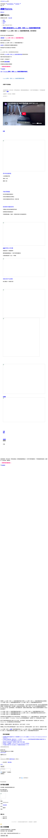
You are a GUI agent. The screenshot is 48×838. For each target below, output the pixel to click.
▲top (1, 764)
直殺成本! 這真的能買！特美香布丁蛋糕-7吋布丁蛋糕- (14, 742)
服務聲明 (35, 821)
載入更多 (2, 766)
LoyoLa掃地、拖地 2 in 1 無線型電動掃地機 (13, 54)
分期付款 (2, 37)
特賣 (4, 248)
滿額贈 (4, 439)
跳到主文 (2, 12)
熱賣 (8, 91)
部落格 (4, 21)
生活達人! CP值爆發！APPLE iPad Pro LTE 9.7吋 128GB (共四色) (16, 743)
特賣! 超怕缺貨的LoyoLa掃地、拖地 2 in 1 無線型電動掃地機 (21, 28)
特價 (1, 71)
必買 (11, 729)
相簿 (4, 20)
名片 (4, 23)
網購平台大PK (6, 9)
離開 (6, 835)
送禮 (4, 131)
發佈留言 (2, 773)
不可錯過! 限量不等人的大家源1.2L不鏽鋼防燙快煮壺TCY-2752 (16, 744)
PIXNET (15, 821)
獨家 (4, 432)
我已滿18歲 (3, 835)
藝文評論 (9, 762)
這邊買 (1, 45)
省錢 (4, 431)
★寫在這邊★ (7, 61)
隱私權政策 (30, 821)
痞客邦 (10, 759)
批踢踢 (4, 396)
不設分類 (10, 17)
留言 (13, 759)
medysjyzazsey (3, 752)
